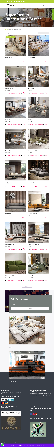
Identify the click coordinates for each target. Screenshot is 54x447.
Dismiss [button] (42, 445)
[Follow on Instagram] (33, 414)
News (39, 407)
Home (6, 29)
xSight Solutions (8, 442)
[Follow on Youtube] (36, 414)
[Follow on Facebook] (31, 414)
